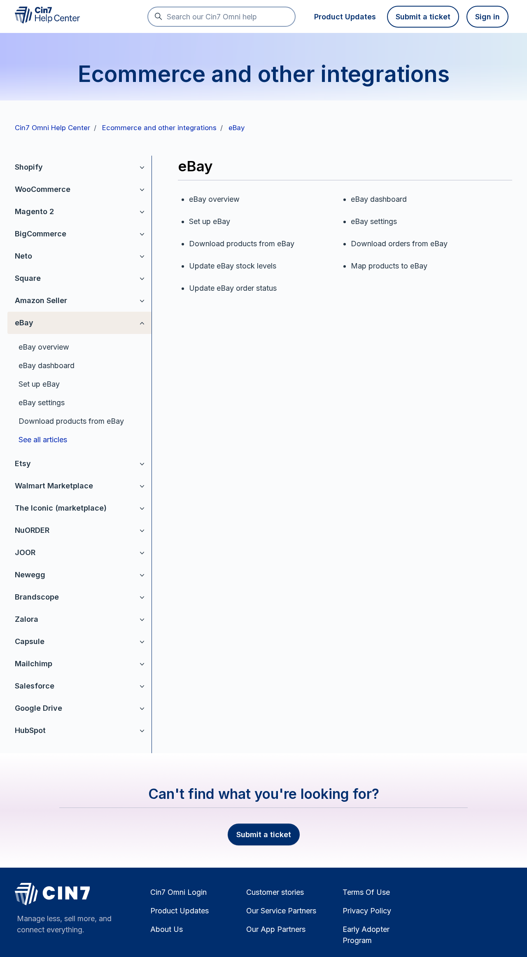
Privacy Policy (367, 910)
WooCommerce (42, 189)
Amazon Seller (41, 300)
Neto (23, 256)
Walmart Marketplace (54, 485)
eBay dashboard (47, 365)
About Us (166, 929)
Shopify (29, 167)
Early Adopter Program (366, 935)
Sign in (487, 16)
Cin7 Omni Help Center (52, 128)
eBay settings (42, 402)
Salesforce (34, 686)
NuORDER (32, 530)
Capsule (29, 641)
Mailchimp (33, 663)
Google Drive (38, 708)
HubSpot (30, 730)
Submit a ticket (423, 16)
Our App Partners (275, 929)
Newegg (30, 574)
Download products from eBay (71, 421)
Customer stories (275, 892)
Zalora (26, 619)
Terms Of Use (366, 892)
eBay (237, 128)
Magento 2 (34, 211)
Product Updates (345, 16)
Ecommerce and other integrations (159, 128)
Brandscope (37, 597)
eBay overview (44, 347)
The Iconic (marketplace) (61, 508)
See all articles (43, 439)
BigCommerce (40, 233)
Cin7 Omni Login (178, 892)
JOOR (25, 552)
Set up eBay (39, 384)
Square (28, 278)
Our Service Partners (281, 910)
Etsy (23, 463)
